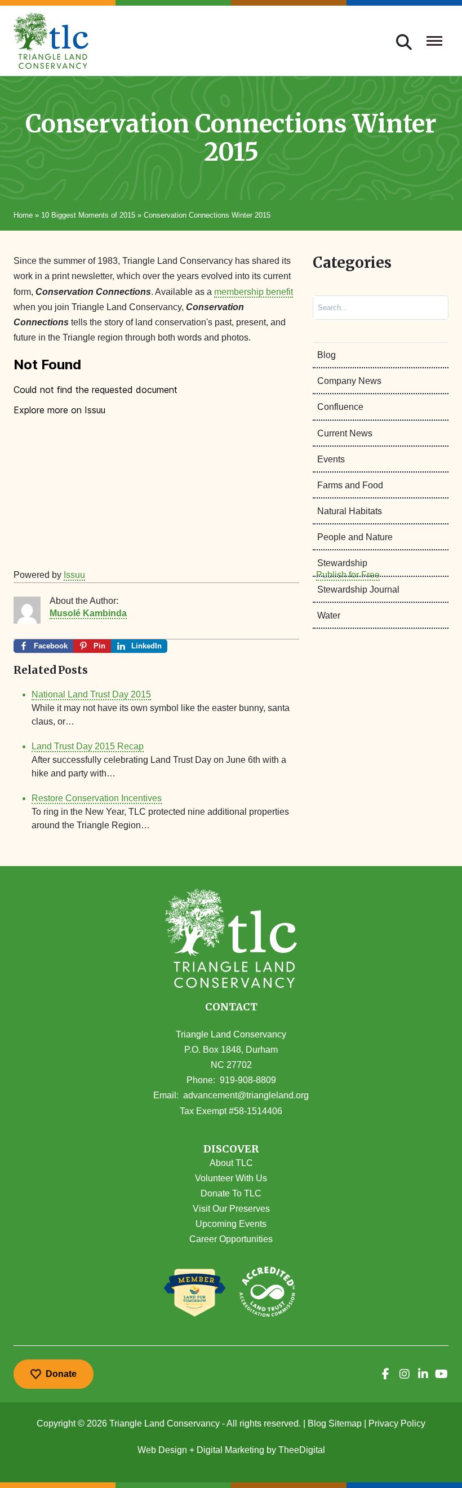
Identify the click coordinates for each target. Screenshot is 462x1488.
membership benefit (253, 292)
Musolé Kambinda (88, 613)
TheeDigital (301, 1450)
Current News (344, 433)
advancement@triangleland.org (246, 1095)
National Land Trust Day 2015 (91, 694)
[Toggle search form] (404, 40)
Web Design (162, 1450)
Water (328, 615)
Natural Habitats (349, 511)
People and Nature (355, 537)
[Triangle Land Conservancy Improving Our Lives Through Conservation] (51, 40)
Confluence (340, 407)
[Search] (430, 307)
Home (23, 215)
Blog (326, 355)
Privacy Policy (396, 1423)
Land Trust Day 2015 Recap (88, 746)
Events (331, 459)
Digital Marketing (230, 1450)
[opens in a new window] (386, 1374)
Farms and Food (350, 485)
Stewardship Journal (358, 589)
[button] (231, 1149)
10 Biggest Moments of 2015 (88, 215)
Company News (349, 381)
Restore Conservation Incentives (97, 798)
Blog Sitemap (335, 1423)
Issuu (74, 575)
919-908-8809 (248, 1080)
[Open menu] (434, 40)
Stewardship (342, 563)
